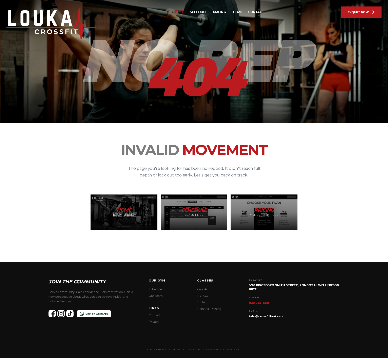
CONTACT (256, 12)
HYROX (202, 296)
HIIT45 (201, 302)
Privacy (154, 322)
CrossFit (203, 289)
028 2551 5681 (259, 303)
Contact (154, 315)
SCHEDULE (198, 12)
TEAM (237, 12)
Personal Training (209, 309)
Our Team (156, 296)
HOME (178, 11)
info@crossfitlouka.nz (266, 316)
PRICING (219, 12)
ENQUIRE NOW (361, 12)
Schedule (155, 289)
